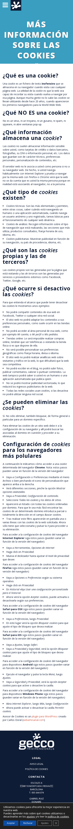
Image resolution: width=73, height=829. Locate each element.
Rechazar (28, 823)
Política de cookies (36, 769)
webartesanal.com (33, 720)
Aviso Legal (36, 763)
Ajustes (44, 823)
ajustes (31, 816)
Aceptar (11, 823)
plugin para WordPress (45, 716)
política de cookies (58, 816)
